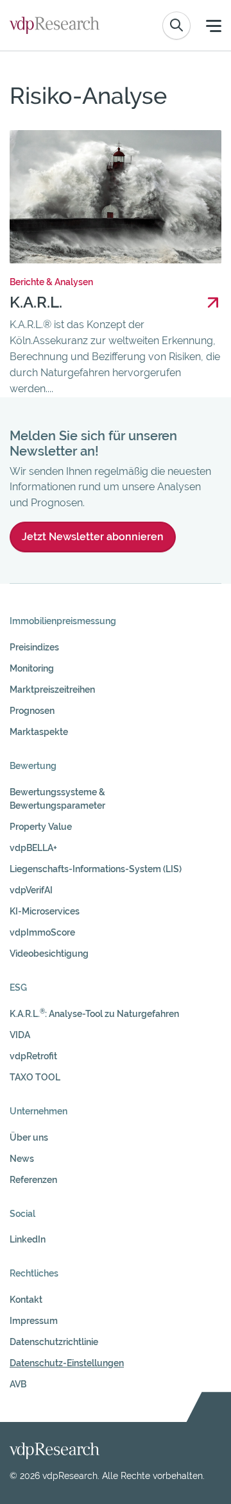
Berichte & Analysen (51, 282)
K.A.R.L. (36, 302)
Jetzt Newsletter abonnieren (93, 537)
